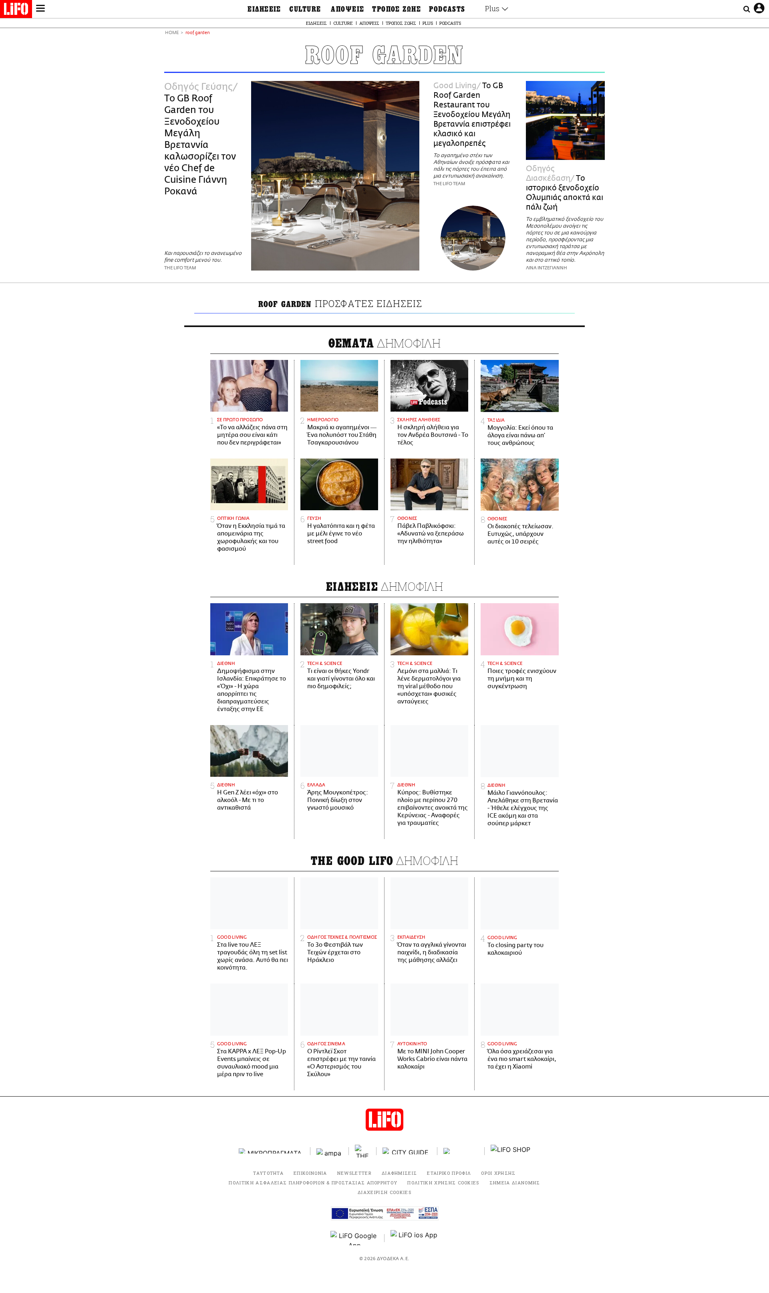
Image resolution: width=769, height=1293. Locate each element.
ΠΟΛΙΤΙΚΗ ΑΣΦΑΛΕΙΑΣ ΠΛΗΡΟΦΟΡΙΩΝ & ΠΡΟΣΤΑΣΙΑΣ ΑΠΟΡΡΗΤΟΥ (313, 1182)
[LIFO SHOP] (511, 1151)
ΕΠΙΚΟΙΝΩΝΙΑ (310, 1173)
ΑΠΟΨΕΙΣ (347, 9)
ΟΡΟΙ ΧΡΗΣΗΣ (498, 1173)
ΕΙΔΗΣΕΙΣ (264, 9)
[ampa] (329, 1151)
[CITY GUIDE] (406, 1151)
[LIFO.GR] (16, 10)
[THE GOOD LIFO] (362, 1151)
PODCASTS (447, 9)
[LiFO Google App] (354, 1238)
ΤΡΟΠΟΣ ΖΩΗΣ (396, 9)
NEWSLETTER (354, 1173)
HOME (172, 33)
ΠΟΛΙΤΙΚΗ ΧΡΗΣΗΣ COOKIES (443, 1182)
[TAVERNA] (461, 1151)
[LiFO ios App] (415, 1238)
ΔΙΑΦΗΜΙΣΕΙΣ (399, 1173)
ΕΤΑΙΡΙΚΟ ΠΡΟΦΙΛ (449, 1173)
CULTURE (305, 9)
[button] (40, 9)
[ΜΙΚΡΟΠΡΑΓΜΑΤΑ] (271, 1151)
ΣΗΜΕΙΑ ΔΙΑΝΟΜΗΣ (514, 1182)
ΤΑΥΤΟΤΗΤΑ (268, 1173)
